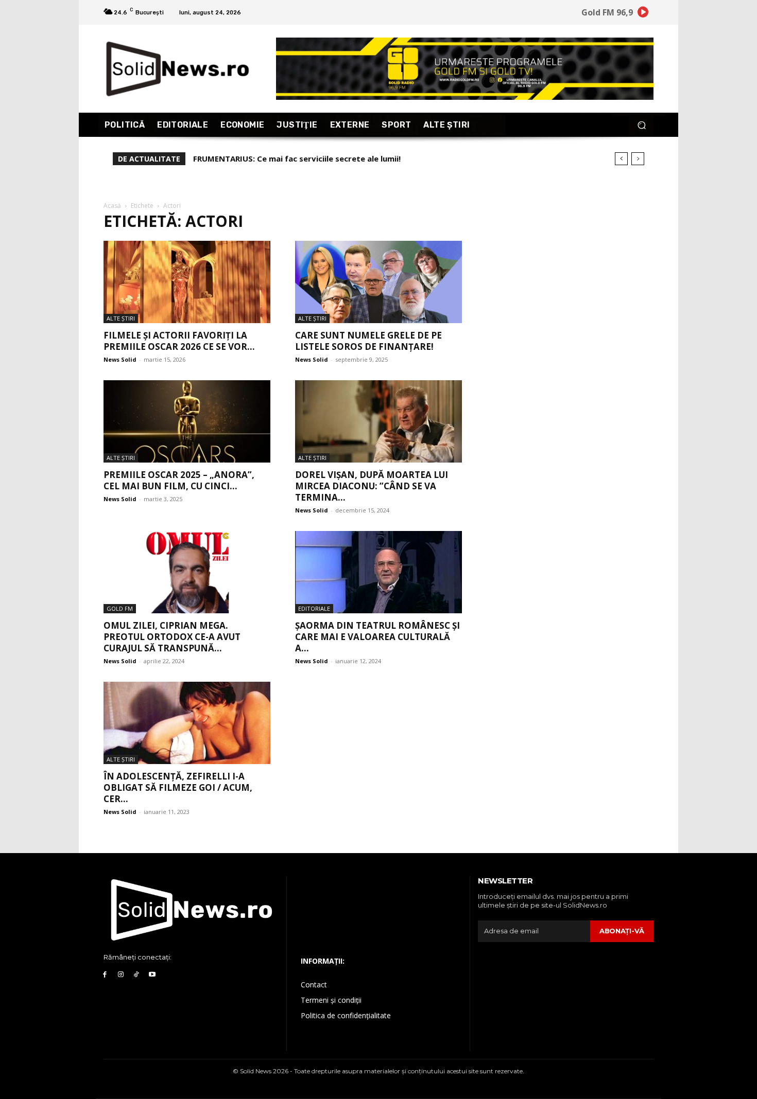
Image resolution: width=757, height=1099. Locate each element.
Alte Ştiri (121, 318)
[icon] (643, 13)
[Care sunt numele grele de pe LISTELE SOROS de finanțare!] (378, 282)
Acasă (112, 205)
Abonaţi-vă (621, 931)
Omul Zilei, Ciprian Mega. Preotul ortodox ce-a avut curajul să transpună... (172, 636)
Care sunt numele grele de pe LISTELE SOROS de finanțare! (368, 340)
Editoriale (314, 608)
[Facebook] (104, 974)
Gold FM (120, 608)
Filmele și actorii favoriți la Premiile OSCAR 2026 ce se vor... (179, 340)
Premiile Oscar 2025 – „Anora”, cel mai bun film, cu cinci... (179, 480)
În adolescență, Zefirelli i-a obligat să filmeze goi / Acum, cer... (178, 787)
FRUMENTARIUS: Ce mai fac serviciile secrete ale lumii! (297, 158)
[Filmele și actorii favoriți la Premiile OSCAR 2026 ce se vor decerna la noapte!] (187, 282)
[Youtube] (152, 974)
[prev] (621, 158)
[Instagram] (120, 974)
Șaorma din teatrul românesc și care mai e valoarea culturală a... (377, 636)
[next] (637, 158)
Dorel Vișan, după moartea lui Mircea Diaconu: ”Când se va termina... (371, 486)
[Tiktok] (136, 974)
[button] (641, 125)
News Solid (120, 359)
